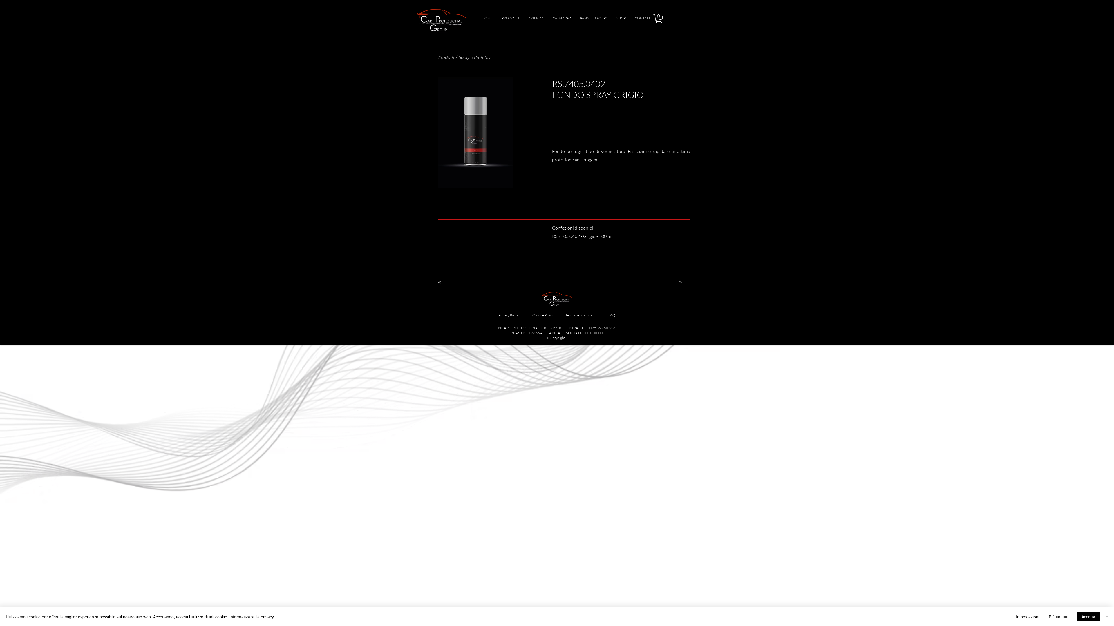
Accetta (1088, 617)
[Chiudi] (1107, 616)
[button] (658, 18)
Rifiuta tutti (1058, 617)
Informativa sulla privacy (251, 617)
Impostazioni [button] (1027, 617)
